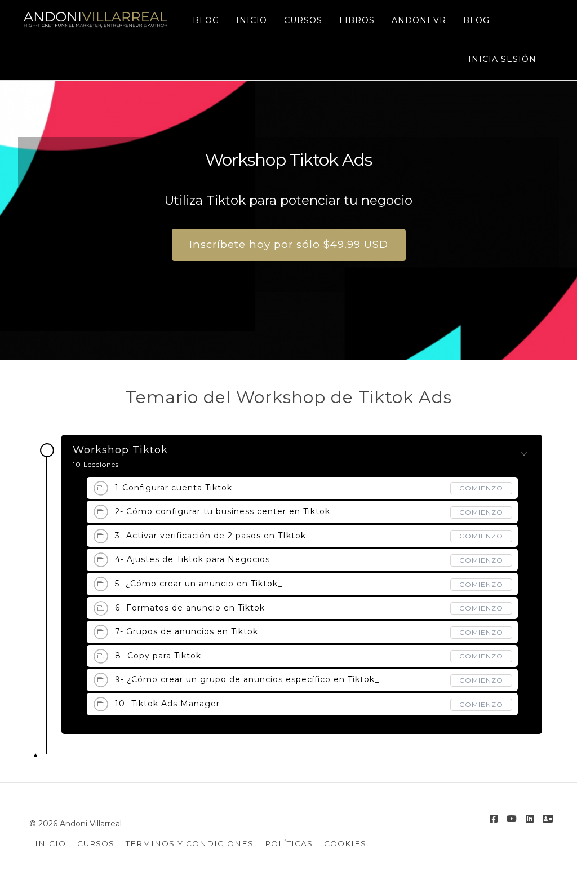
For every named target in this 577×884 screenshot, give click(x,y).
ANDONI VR (419, 20)
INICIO (251, 20)
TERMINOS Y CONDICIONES (190, 843)
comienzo (481, 488)
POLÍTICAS (289, 843)
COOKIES (345, 843)
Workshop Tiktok (120, 450)
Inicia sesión (502, 59)
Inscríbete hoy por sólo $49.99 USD (288, 244)
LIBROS (357, 20)
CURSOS (303, 20)
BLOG (206, 20)
